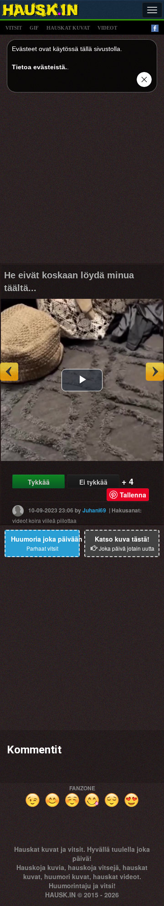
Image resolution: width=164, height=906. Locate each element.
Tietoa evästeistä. (39, 67)
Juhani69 (94, 510)
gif (34, 28)
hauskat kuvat (68, 28)
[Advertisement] (82, 181)
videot (107, 28)
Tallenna (133, 494)
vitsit (13, 28)
